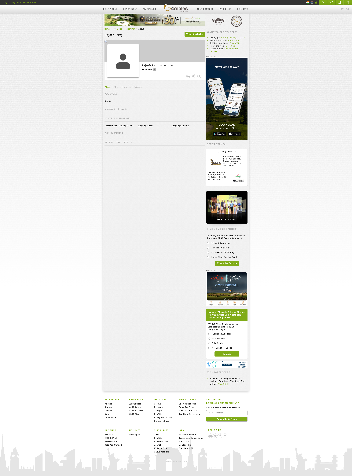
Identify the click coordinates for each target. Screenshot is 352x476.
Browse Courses (187, 403)
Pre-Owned (111, 441)
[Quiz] (323, 2)
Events (108, 410)
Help (34, 2)
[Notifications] (316, 2)
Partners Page (161, 421)
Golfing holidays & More (233, 38)
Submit (227, 354)
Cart (342, 9)
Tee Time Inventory (189, 414)
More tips (230, 46)
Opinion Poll (186, 448)
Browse (109, 434)
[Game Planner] (340, 2)
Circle (157, 403)
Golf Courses (205, 9)
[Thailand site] (311, 2)
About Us (184, 441)
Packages (134, 434)
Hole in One (331, 2)
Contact (25, 2)
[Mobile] (348, 2)
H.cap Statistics (163, 417)
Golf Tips (134, 414)
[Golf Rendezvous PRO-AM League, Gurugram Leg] (215, 162)
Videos (127, 87)
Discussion (111, 417)
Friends (137, 87)
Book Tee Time (187, 407)
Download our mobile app (222, 403)
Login (6, 2)
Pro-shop (225, 9)
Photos (117, 87)
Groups (158, 410)
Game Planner (161, 451)
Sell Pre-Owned (113, 445)
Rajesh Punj (130, 29)
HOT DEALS (111, 438)
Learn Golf (130, 9)
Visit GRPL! (223, 384)
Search (348, 9)
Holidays (242, 9)
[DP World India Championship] (238, 178)
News (108, 414)
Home (107, 29)
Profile (158, 414)
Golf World (110, 9)
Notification (161, 441)
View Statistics (194, 34)
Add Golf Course (188, 410)
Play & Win (235, 43)
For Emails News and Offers (223, 407)
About (107, 87)
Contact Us (185, 445)
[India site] (307, 2)
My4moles (117, 29)
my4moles (176, 8)
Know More (233, 40)
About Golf (135, 403)
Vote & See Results (227, 263)
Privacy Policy (187, 434)
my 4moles (149, 9)
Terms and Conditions (191, 438)
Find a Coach (136, 410)
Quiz (156, 434)
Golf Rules (135, 407)
